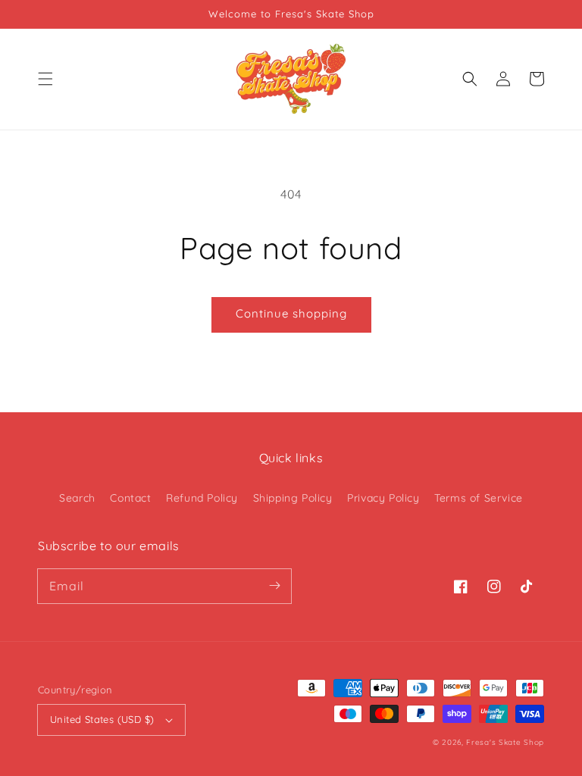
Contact (130, 498)
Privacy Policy (383, 498)
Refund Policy (202, 498)
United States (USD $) (102, 719)
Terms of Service (478, 498)
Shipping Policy (293, 498)
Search (77, 498)
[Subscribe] (274, 585)
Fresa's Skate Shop (505, 742)
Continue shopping (291, 313)
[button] (45, 78)
